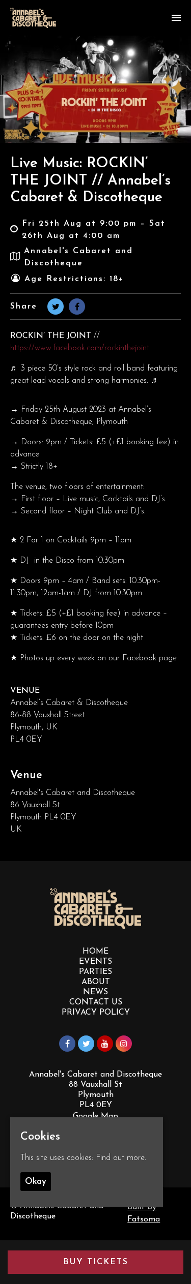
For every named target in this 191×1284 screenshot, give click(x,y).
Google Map (95, 1116)
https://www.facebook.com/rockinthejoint (79, 348)
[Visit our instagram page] (124, 1045)
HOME (95, 951)
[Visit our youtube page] (105, 1045)
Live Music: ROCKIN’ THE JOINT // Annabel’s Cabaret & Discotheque (90, 181)
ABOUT (95, 982)
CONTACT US (95, 1002)
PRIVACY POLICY (96, 1012)
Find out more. (121, 1158)
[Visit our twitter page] (55, 307)
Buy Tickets (95, 1262)
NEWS (95, 992)
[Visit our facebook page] (77, 307)
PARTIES (95, 972)
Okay (35, 1181)
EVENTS (95, 962)
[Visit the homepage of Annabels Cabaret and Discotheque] (33, 18)
